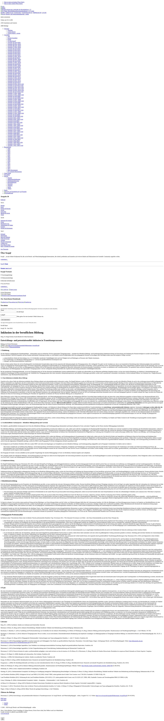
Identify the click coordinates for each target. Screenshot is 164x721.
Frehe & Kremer (5, 238)
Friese (2, 222)
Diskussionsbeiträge (14, 347)
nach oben (3, 700)
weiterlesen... (4, 259)
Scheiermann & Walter (7, 225)
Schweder (3, 211)
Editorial (3, 199)
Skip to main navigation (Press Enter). (14, 2)
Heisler (3, 205)
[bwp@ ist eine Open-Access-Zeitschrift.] (13, 289)
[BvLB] (16, 9)
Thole (2, 215)
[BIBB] (3, 8)
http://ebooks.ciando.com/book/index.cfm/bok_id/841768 (97, 665)
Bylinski (3, 234)
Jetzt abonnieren (5, 319)
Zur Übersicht (4, 249)
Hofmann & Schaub (6, 220)
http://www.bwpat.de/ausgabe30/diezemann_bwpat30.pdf (23, 345)
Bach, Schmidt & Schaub (7, 246)
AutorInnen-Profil (21, 295)
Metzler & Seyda (5, 213)
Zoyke (2, 210)
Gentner (3, 240)
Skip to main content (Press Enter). (13, 3)
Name (2, 310)
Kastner (3, 226)
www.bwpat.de (5, 713)
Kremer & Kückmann (6, 228)
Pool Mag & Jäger (6, 245)
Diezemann (4, 235)
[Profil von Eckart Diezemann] (8, 295)
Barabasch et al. (5, 223)
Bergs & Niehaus (5, 237)
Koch (2, 207)
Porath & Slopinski (6, 241)
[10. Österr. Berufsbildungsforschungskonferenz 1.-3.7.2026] (17, 11)
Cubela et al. (4, 243)
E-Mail (3, 315)
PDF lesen (3, 698)
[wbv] (2, 6)
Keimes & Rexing (5, 208)
